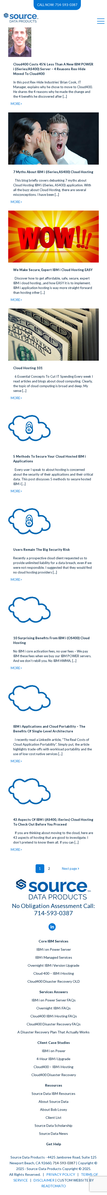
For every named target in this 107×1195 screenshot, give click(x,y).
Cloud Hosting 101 (28, 368)
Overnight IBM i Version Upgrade (53, 965)
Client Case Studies (53, 1042)
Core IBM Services (53, 941)
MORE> (16, 104)
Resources (53, 1085)
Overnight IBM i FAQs (53, 1008)
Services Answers (53, 992)
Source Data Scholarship (53, 1125)
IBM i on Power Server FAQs (54, 1000)
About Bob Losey (53, 1109)
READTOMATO (53, 1186)
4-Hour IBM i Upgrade (53, 1059)
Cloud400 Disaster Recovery (53, 1075)
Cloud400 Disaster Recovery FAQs (54, 1024)
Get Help (53, 1144)
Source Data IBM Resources (53, 1093)
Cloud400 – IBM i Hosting (53, 1067)
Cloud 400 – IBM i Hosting (53, 973)
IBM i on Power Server (53, 949)
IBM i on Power (53, 1051)
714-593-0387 (53, 912)
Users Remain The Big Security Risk (41, 550)
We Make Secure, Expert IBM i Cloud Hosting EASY (53, 270)
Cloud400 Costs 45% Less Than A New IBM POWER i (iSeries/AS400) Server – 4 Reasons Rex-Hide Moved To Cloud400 (53, 69)
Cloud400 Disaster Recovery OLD (53, 981)
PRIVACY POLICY (60, 1174)
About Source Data (53, 1101)
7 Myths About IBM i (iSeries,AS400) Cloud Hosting (53, 172)
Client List (53, 1117)
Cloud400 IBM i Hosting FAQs (53, 1016)
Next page (69, 869)
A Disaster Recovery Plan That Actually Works (53, 1032)
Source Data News (53, 1133)
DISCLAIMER (44, 1180)
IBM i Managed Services (53, 957)
